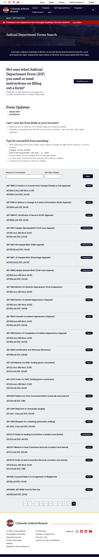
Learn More (77, 22)
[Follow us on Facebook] (9, 2)
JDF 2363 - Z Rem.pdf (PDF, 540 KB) (20, 426)
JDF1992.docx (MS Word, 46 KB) (19, 292)
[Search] (93, 10)
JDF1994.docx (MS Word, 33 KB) (19, 321)
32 (60, 504)
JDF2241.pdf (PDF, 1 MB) (15, 401)
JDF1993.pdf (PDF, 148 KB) (16, 308)
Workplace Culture (17, 546)
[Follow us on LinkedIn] (13, 2)
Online (76, 2)
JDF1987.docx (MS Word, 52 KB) (19, 233)
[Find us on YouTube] (18, 2)
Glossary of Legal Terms (45, 534)
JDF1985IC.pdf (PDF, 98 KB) (17, 207)
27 (37, 504)
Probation (46, 8)
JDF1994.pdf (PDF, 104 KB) (16, 325)
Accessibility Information (15, 534)
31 (55, 504)
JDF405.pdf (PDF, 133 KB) (16, 482)
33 (64, 504)
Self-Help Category (52, 172)
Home (8, 18)
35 (74, 504)
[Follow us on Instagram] (5, 2)
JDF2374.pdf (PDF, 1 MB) (16, 469)
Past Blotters (14, 114)
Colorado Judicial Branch (19, 10)
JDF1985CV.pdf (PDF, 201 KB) (18, 194)
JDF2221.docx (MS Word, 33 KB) (19, 367)
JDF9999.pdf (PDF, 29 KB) (16, 494)
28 (41, 504)
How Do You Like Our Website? (48, 540)
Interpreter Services (14, 537)
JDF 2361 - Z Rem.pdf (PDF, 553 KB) (20, 414)
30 (51, 504)
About (42, 2)
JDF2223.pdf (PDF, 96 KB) (16, 388)
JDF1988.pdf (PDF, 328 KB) (17, 279)
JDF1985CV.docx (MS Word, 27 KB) (20, 190)
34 (69, 504)
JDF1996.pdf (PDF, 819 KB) (16, 355)
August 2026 (14, 112)
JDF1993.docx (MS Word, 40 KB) (19, 305)
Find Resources (82, 81)
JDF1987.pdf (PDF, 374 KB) (16, 237)
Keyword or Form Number (16, 172)
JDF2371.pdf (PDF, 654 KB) (17, 452)
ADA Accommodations (17, 531)
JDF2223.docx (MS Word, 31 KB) (19, 384)
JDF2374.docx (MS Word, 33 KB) (19, 465)
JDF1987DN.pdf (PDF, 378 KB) (18, 249)
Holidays (9, 543)
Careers (62, 2)
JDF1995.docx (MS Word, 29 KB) (19, 338)
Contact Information (14, 540)
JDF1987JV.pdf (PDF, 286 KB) (17, 262)
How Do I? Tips (41, 537)
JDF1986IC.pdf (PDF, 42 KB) (17, 220)
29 (46, 504)
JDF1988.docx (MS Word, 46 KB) (19, 275)
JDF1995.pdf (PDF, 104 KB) (16, 342)
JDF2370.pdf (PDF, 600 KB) (17, 439)
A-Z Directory (41, 531)
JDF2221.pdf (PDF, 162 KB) (16, 371)
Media (51, 2)
